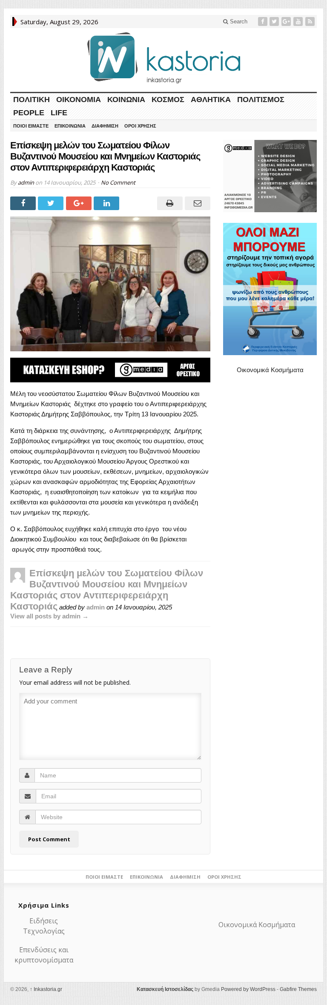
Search (237, 21)
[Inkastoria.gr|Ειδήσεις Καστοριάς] (163, 57)
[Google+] (287, 21)
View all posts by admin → (49, 616)
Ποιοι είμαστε (31, 125)
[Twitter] (275, 21)
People (28, 112)
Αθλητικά (211, 99)
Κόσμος (168, 99)
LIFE (59, 112)
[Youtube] (299, 21)
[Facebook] (264, 21)
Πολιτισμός (260, 99)
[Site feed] (311, 21)
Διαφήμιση (105, 125)
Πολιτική (31, 99)
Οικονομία (78, 99)
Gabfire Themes (298, 989)
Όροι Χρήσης (140, 125)
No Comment (118, 182)
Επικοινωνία (70, 125)
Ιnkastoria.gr (46, 989)
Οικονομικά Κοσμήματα (270, 369)
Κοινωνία (126, 99)
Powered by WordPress (248, 989)
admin (26, 182)
